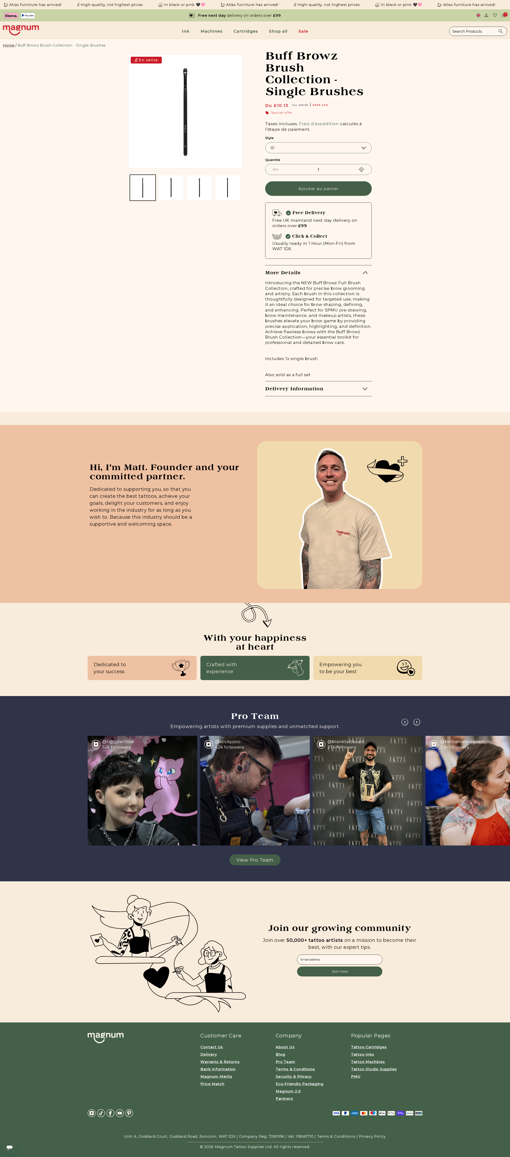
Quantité (272, 160)
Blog (280, 1054)
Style (269, 138)
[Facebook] (110, 1113)
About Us (285, 1047)
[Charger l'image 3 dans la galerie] (199, 187)
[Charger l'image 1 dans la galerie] (143, 187)
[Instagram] (92, 1113)
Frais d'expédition (319, 123)
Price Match (212, 1084)
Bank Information (217, 1069)
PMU (356, 1076)
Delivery (208, 1054)
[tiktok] (101, 1113)
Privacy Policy (372, 1136)
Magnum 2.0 (288, 1091)
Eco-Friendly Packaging (299, 1084)
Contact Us (211, 1047)
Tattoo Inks (362, 1054)
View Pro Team (255, 860)
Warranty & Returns (219, 1061)
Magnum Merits (216, 1076)
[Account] (486, 15)
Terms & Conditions (295, 1069)
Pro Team (285, 1061)
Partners (284, 1098)
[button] (187, 31)
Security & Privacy (294, 1076)
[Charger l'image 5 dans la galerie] (227, 187)
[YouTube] (120, 1113)
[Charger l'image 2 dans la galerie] (171, 187)
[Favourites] (495, 15)
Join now (340, 971)
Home (9, 45)
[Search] (500, 31)
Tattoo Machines (368, 1061)
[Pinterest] (129, 1113)
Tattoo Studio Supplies (374, 1069)
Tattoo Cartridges (369, 1047)
